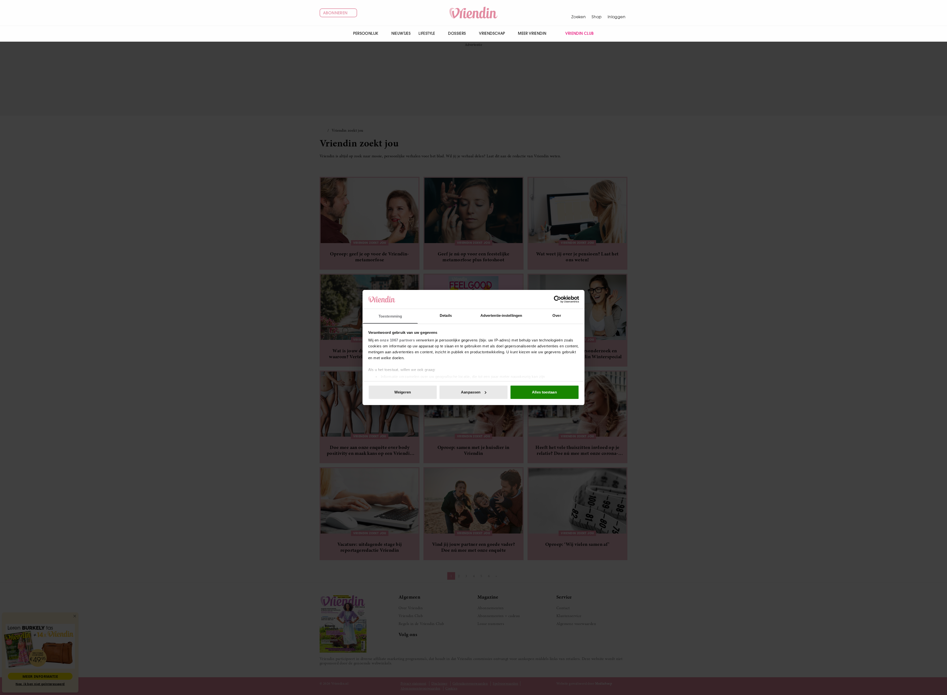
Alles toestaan (544, 392)
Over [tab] (556, 315)
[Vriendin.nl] (473, 13)
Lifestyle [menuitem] (427, 33)
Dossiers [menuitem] (457, 33)
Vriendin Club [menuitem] (579, 33)
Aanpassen (470, 392)
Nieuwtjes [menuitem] (401, 33)
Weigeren (402, 392)
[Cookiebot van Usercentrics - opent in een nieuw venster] (557, 299)
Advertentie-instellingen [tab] (501, 315)
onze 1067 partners (397, 340)
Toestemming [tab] (390, 316)
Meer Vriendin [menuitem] (532, 33)
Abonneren (335, 12)
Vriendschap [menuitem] (492, 33)
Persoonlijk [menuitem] (365, 33)
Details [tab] (446, 315)
